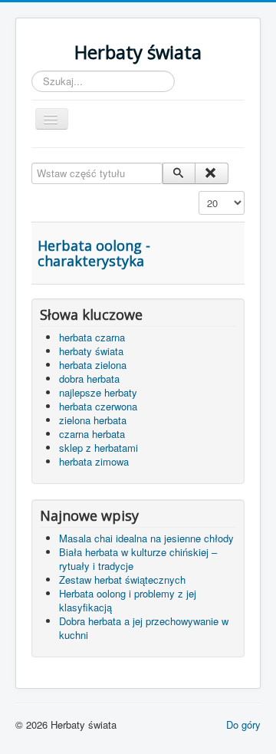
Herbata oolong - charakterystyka (94, 253)
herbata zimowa (94, 461)
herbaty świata (91, 351)
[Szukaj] (179, 173)
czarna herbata (92, 433)
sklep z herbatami (98, 447)
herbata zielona (93, 364)
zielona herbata (93, 420)
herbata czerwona (98, 406)
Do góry (243, 724)
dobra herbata (89, 378)
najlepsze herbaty (98, 392)
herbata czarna (92, 337)
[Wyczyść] (211, 173)
